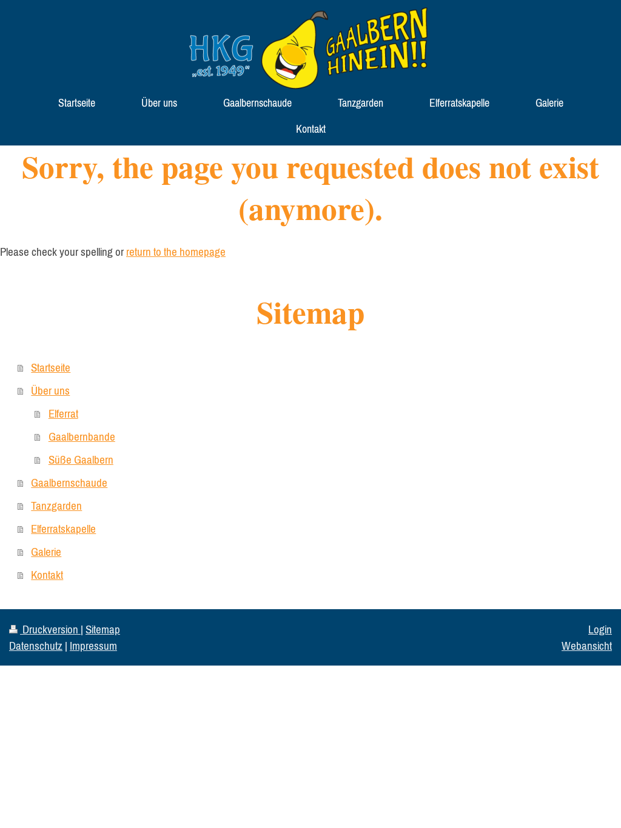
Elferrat (63, 413)
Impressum (93, 645)
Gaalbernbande (82, 436)
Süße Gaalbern (81, 459)
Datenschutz (35, 645)
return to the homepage (176, 251)
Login (600, 629)
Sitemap (103, 629)
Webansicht (587, 645)
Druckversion (50, 629)
